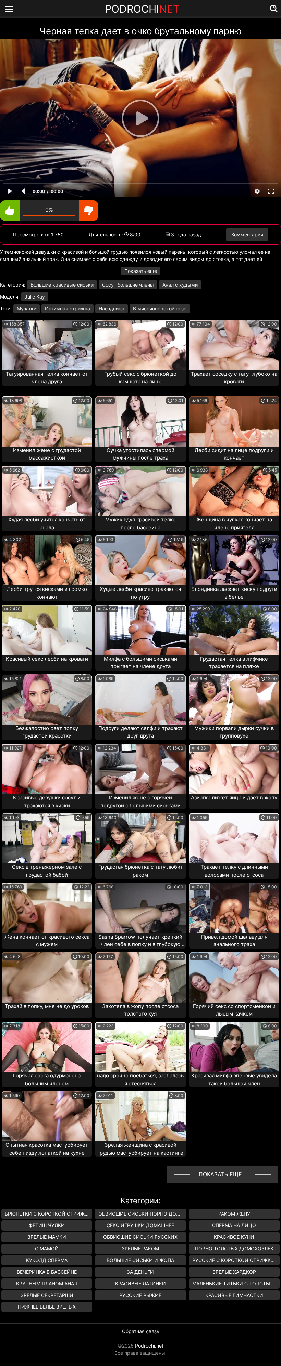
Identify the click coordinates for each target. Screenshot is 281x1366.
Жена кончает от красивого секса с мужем (46, 940)
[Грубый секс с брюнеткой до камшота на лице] (140, 345)
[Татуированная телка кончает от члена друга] (47, 345)
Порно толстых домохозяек (234, 1248)
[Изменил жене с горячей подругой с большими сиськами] (140, 769)
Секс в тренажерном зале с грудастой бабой (47, 871)
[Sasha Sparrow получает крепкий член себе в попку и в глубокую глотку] (140, 908)
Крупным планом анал (46, 1283)
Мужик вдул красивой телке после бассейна (140, 523)
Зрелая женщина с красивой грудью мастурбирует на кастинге (140, 1149)
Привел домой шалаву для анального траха (234, 940)
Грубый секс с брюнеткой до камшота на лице (140, 378)
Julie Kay (35, 297)
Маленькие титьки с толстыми (235, 1283)
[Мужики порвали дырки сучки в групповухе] (234, 699)
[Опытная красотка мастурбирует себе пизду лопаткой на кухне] (47, 1116)
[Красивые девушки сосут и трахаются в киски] (47, 769)
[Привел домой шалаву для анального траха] (234, 908)
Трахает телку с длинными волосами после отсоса (234, 871)
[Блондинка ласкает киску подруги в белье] (234, 560)
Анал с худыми (180, 285)
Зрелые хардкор (234, 1272)
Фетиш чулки (47, 1225)
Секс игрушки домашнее (140, 1225)
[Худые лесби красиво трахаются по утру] (140, 560)
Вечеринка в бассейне (47, 1272)
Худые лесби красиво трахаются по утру (140, 593)
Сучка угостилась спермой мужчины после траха (140, 454)
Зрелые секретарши (47, 1295)
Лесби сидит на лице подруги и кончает (234, 454)
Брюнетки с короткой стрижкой (48, 1214)
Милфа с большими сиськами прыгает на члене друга (140, 662)
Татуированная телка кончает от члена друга (47, 378)
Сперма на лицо (234, 1225)
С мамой (47, 1248)
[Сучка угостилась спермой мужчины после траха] (140, 421)
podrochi (142, 9)
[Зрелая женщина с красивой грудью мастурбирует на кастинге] (140, 1116)
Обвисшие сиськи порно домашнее (142, 1214)
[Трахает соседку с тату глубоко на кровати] (234, 345)
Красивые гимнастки (234, 1295)
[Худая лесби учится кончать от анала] (47, 491)
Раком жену (234, 1214)
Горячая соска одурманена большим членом (47, 1079)
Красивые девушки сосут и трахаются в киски (47, 801)
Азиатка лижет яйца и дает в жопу (234, 797)
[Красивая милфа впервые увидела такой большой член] (234, 1047)
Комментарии (247, 234)
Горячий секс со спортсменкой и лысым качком (234, 1010)
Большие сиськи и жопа (140, 1260)
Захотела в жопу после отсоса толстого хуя (140, 1010)
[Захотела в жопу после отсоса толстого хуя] (140, 977)
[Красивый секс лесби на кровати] (47, 630)
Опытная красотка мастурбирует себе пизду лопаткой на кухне (46, 1149)
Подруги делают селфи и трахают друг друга (140, 732)
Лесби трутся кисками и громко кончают (47, 593)
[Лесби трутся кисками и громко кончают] (47, 560)
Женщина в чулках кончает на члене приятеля (234, 523)
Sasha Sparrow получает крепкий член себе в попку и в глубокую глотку (140, 941)
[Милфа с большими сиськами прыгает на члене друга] (140, 630)
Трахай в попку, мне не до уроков (47, 1006)
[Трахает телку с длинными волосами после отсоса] (234, 838)
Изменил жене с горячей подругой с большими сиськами (140, 801)
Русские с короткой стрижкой (235, 1260)
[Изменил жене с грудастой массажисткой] (47, 421)
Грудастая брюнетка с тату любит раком (140, 871)
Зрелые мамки (46, 1237)
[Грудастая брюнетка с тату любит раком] (140, 838)
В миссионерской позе (159, 308)
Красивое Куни (234, 1237)
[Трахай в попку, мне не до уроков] (47, 977)
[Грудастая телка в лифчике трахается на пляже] (234, 630)
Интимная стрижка (67, 308)
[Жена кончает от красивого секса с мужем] (47, 908)
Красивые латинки (140, 1283)
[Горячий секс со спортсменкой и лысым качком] (234, 977)
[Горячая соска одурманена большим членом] (47, 1047)
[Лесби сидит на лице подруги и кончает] (234, 421)
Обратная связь (140, 1331)
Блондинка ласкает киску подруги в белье (234, 593)
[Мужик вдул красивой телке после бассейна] (140, 491)
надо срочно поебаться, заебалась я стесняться (140, 1079)
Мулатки (26, 308)
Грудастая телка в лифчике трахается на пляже (234, 662)
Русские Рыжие (140, 1295)
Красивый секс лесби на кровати (47, 658)
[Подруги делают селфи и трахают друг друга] (140, 699)
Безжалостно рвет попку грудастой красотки (46, 732)
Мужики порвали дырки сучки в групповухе (234, 732)
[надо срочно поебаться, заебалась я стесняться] (140, 1047)
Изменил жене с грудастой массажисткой (47, 454)
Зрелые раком (140, 1248)
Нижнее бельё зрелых (47, 1307)
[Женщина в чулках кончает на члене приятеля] (234, 491)
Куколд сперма (47, 1260)
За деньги (140, 1272)
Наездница (111, 308)
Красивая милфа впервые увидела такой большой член (234, 1079)
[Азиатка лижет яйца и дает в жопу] (234, 769)
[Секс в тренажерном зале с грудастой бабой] (47, 838)
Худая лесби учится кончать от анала (46, 523)
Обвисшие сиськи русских (140, 1237)
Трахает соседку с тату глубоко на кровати (234, 378)
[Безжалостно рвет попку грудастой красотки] (47, 699)
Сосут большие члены (128, 285)
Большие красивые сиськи (62, 285)
